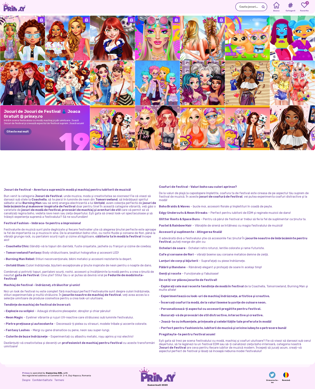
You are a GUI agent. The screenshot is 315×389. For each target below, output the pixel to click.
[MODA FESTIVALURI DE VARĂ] (202, 38)
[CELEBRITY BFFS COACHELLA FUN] (112, 83)
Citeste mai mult (18, 131)
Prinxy (26, 373)
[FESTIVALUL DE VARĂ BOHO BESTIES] (292, 83)
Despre (26, 380)
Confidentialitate (42, 380)
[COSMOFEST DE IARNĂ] (112, 38)
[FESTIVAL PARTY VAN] (292, 38)
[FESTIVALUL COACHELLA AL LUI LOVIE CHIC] (22, 38)
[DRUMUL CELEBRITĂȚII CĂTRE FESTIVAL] (247, 127)
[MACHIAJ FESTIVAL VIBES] (157, 38)
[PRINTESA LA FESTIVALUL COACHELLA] (292, 127)
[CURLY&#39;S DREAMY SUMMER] (247, 83)
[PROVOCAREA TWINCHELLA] (247, 38)
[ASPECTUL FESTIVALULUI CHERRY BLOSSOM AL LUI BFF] (67, 38)
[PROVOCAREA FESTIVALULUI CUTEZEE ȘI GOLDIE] (202, 127)
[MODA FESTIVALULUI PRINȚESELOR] (112, 127)
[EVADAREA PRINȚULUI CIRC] (67, 83)
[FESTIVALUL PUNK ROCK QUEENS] (157, 127)
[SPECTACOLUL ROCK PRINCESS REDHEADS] (22, 83)
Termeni (59, 380)
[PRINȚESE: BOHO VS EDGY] (157, 83)
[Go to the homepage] (13, 7)
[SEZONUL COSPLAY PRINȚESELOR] (202, 83)
